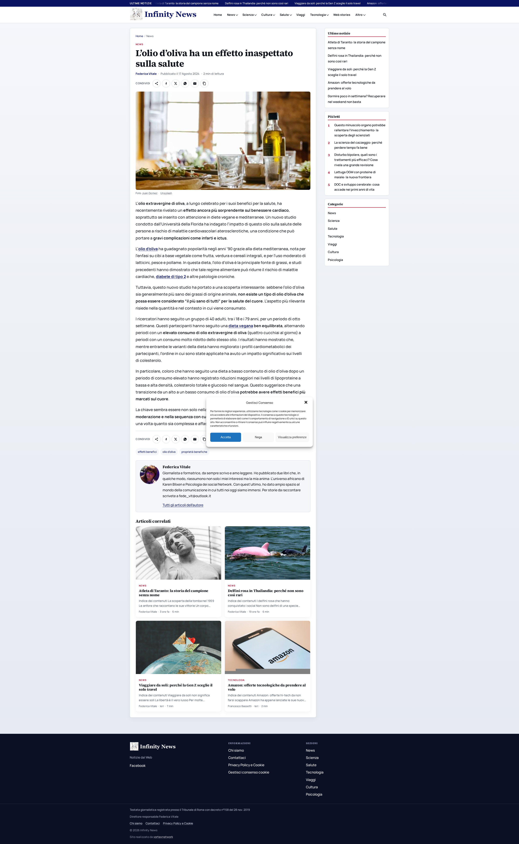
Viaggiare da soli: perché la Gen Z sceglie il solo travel (327, 3)
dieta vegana (240, 325)
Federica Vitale (146, 74)
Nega (258, 437)
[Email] (195, 83)
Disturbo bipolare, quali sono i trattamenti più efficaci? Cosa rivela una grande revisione (356, 160)
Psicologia (335, 260)
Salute (284, 15)
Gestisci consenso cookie (248, 772)
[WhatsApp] (185, 83)
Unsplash (166, 193)
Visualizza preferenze (292, 437)
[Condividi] (156, 83)
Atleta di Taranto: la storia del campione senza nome (186, 3)
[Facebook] (166, 83)
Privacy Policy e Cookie (246, 765)
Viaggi (300, 15)
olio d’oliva (148, 248)
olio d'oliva (169, 452)
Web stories (341, 15)
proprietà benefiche (194, 452)
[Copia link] (204, 83)
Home (218, 15)
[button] (306, 402)
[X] (176, 83)
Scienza (248, 15)
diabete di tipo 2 (171, 276)
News (231, 15)
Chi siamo (236, 750)
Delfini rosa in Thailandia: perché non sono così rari (256, 3)
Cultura (266, 15)
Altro (358, 15)
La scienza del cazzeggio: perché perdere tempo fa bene (358, 145)
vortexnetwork (163, 837)
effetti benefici (147, 452)
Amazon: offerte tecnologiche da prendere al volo (267, 687)
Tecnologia (318, 15)
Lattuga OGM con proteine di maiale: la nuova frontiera (355, 174)
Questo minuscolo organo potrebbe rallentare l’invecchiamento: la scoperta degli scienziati (359, 130)
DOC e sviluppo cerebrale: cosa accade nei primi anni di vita (357, 187)
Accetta (226, 437)
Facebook (138, 765)
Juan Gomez (150, 193)
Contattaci (237, 757)
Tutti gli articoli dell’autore (183, 505)
